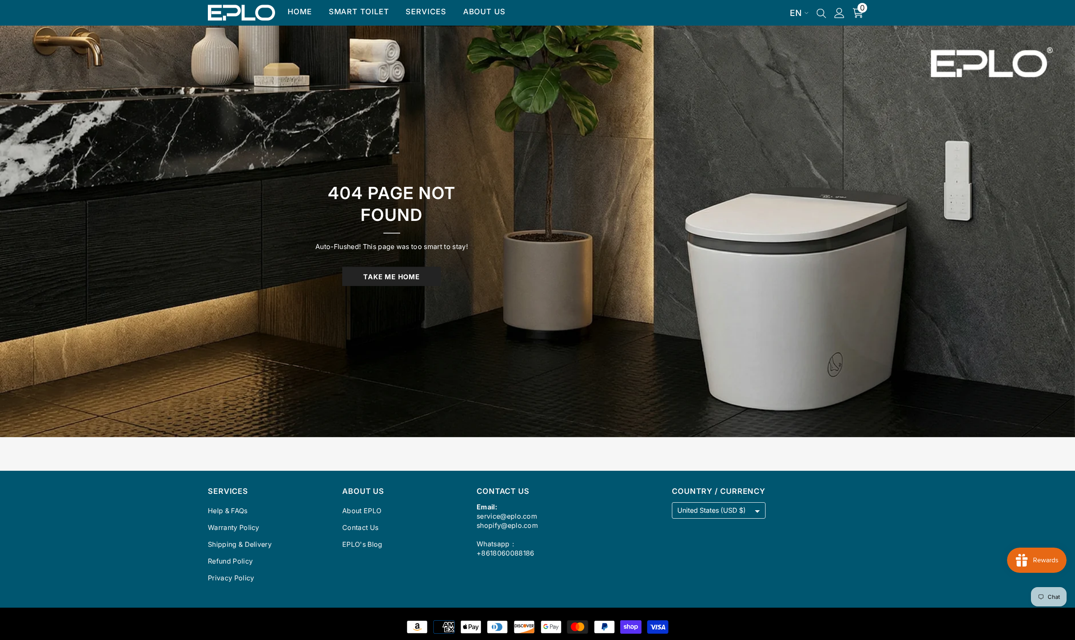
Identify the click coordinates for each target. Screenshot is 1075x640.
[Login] (839, 13)
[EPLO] (537, 231)
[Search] (821, 13)
